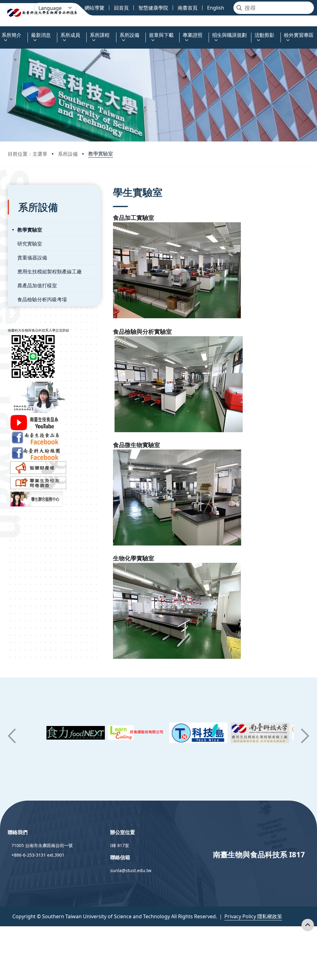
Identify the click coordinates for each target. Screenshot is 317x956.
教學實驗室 (100, 153)
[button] (12, 735)
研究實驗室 (29, 243)
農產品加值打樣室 (37, 285)
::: (1, 31)
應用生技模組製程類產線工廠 (49, 271)
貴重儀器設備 (32, 257)
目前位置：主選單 (27, 153)
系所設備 (68, 153)
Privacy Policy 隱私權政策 (253, 916)
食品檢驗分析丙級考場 (42, 299)
